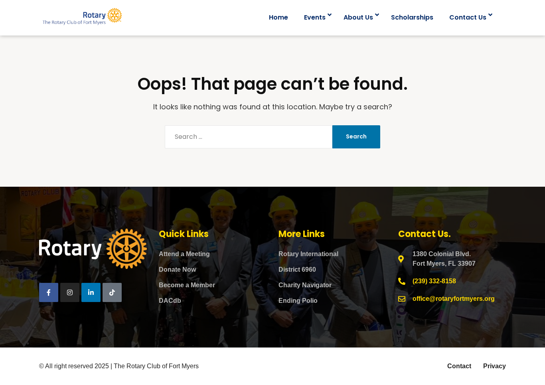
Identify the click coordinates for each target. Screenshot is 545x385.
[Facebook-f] (48, 292)
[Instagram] (69, 292)
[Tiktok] (112, 292)
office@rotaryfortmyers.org (454, 298)
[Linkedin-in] (91, 292)
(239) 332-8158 (434, 281)
